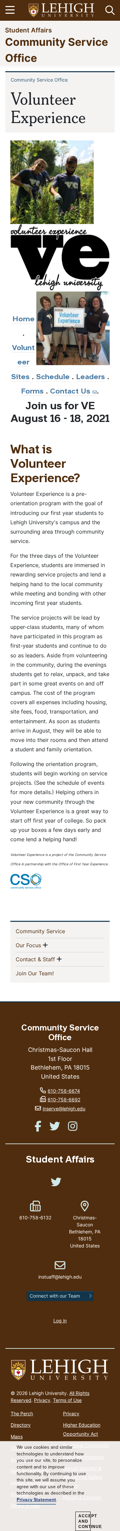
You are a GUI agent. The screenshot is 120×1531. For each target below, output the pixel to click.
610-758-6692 (64, 1099)
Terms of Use (67, 1400)
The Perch (22, 1413)
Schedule (53, 377)
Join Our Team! (45, 973)
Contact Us (70, 392)
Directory (21, 1425)
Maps (17, 1436)
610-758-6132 (35, 1217)
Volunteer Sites (23, 362)
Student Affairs (28, 30)
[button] (108, 10)
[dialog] (60, 1486)
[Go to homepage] (60, 1370)
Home (23, 319)
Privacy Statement (36, 1500)
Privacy (42, 1400)
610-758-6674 (64, 1091)
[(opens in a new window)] (61, 10)
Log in (60, 1320)
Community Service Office (39, 80)
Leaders (90, 377)
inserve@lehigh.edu (64, 1108)
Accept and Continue (84, 1521)
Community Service (51, 931)
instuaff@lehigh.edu (60, 1270)
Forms (32, 392)
